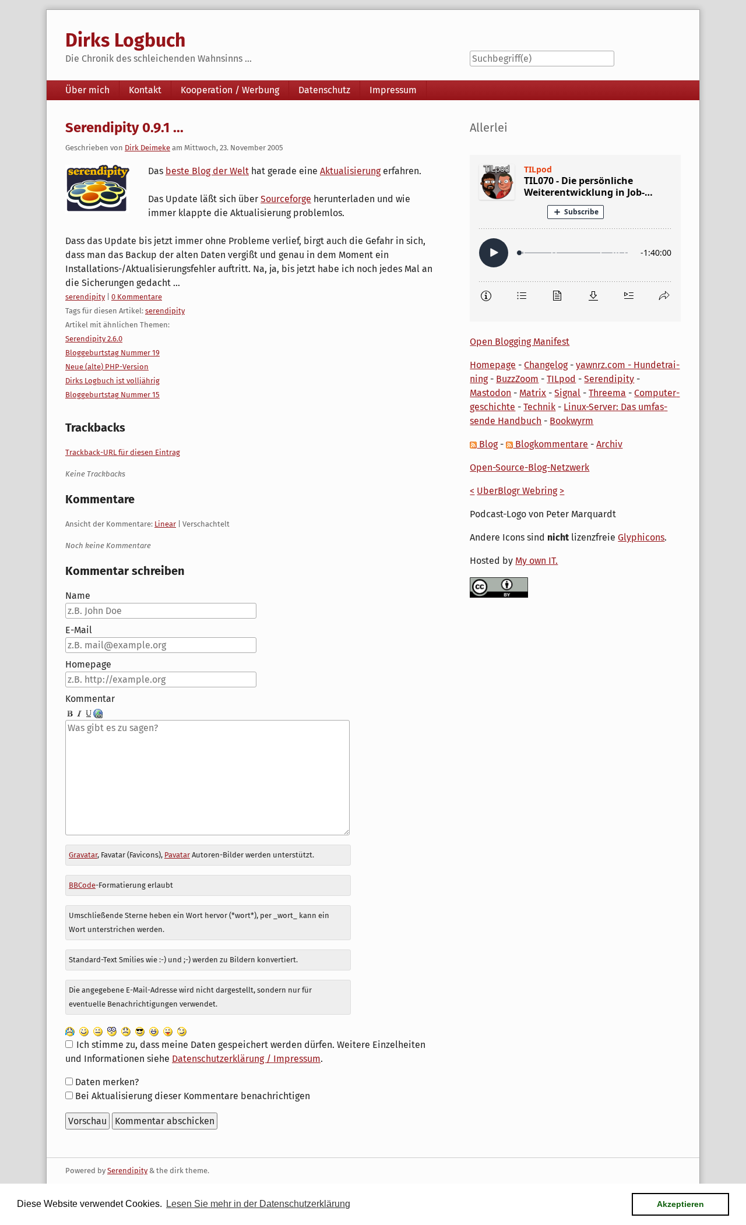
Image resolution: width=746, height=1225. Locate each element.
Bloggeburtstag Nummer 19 (112, 352)
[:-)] (84, 1030)
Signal (567, 392)
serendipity (85, 296)
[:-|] (98, 1030)
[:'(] (70, 1030)
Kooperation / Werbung (230, 90)
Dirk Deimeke (147, 147)
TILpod (561, 378)
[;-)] (181, 1030)
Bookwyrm (571, 420)
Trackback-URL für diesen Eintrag (122, 452)
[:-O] (112, 1030)
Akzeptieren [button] (680, 1204)
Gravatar (83, 854)
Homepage (88, 664)
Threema (607, 392)
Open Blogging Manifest (519, 341)
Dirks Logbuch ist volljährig (112, 380)
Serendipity (609, 378)
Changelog (546, 364)
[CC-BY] (499, 586)
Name (77, 595)
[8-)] (140, 1030)
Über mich (87, 90)
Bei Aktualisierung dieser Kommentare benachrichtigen (192, 1096)
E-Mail (78, 630)
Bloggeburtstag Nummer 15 (112, 394)
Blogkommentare (550, 444)
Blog (487, 444)
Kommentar (90, 698)
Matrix (532, 392)
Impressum (393, 90)
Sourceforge (286, 198)
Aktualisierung (350, 170)
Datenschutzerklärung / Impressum (246, 1058)
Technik (539, 406)
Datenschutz (324, 90)
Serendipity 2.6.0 (93, 338)
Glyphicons (641, 537)
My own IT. (536, 560)
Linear (165, 524)
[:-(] (126, 1030)
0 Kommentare (136, 296)
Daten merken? (107, 1082)
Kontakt (145, 90)
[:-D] (154, 1030)
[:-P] (168, 1030)
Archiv (609, 444)
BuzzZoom (517, 378)
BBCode (82, 885)
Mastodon (490, 392)
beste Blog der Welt (207, 170)
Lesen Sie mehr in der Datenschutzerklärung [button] (258, 1204)
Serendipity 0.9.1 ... (124, 127)
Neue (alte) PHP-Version (107, 366)
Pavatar (177, 854)
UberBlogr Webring (517, 490)
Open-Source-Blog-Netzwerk (529, 467)
